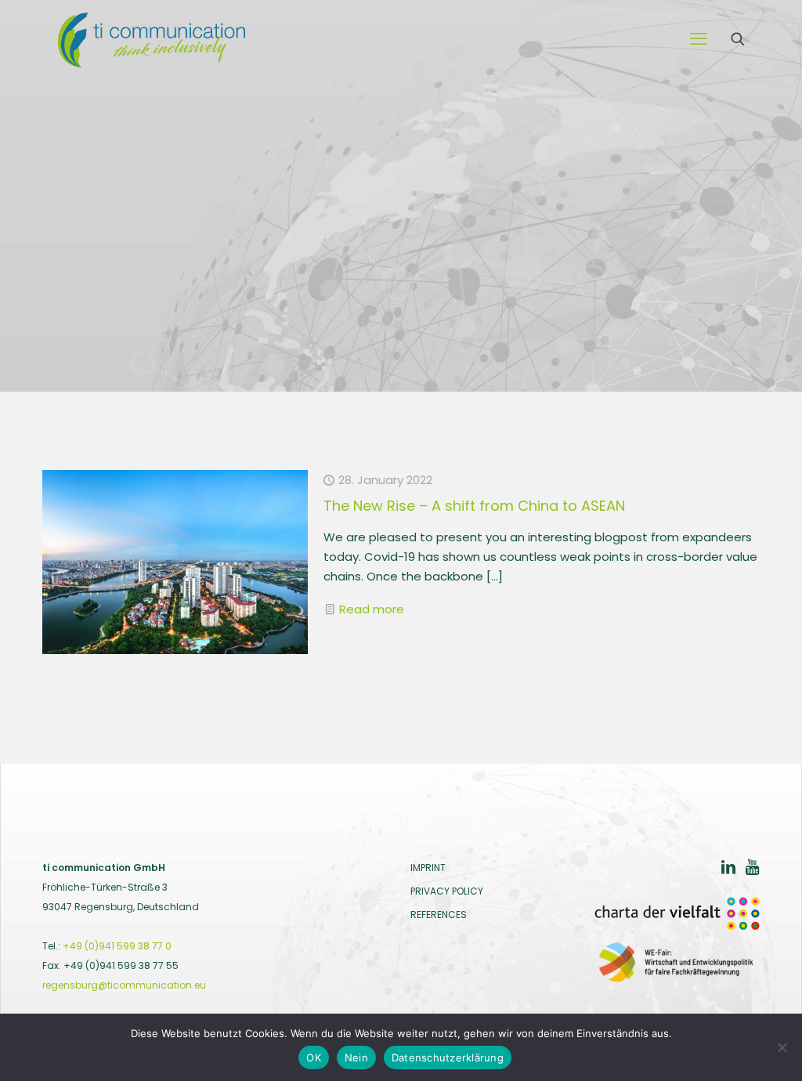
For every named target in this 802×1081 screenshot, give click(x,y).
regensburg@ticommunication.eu (124, 985)
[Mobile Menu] (698, 39)
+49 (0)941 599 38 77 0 (117, 946)
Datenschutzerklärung (448, 1057)
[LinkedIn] (728, 869)
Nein (356, 1057)
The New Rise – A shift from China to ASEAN (474, 505)
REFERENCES (438, 914)
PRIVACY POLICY (446, 891)
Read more (371, 609)
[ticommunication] (151, 39)
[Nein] (782, 1047)
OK (313, 1057)
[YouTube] (752, 869)
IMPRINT (428, 867)
